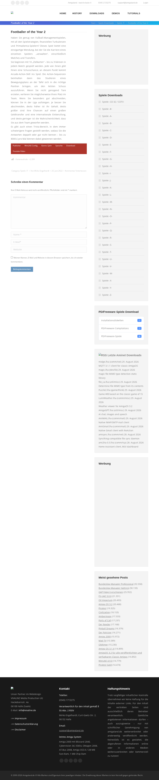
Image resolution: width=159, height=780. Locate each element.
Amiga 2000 (105, 636)
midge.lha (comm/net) (110, 361)
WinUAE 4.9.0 (105, 660)
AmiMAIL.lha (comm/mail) (112, 418)
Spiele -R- (107, 237)
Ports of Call (105, 620)
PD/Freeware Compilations (120, 328)
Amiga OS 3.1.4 (106, 648)
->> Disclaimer (18, 729)
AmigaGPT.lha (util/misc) (111, 410)
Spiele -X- (107, 280)
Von (40, 170)
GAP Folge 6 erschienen (111, 592)
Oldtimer (103, 644)
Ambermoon (105, 616)
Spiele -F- (24, 170)
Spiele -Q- (107, 230)
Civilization (104, 612)
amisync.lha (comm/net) (111, 434)
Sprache (59, 145)
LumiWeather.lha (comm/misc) (114, 398)
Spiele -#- (107, 108)
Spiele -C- (107, 130)
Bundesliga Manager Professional (116, 584)
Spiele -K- (107, 187)
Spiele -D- (107, 137)
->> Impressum (19, 718)
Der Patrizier (105, 632)
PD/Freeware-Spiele (120, 336)
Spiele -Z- (107, 294)
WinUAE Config (31, 145)
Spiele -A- (107, 116)
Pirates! (102, 608)
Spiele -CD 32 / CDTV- (113, 101)
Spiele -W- (107, 273)
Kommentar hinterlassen (75, 170)
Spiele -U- (107, 259)
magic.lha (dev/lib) (108, 369)
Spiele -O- (107, 216)
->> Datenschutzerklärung (24, 723)
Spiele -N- (107, 209)
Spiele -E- (107, 144)
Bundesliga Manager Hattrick (114, 588)
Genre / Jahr (46, 145)
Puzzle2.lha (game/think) (111, 390)
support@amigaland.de (71, 730)
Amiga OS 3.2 (105, 604)
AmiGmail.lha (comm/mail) (112, 426)
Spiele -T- (107, 251)
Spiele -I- (106, 173)
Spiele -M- (107, 201)
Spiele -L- (107, 194)
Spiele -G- (107, 158)
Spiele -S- (107, 244)
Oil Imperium (105, 600)
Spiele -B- (107, 123)
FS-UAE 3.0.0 (105, 596)
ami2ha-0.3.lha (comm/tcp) (112, 442)
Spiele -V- (107, 266)
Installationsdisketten (120, 320)
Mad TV (102, 640)
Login (145, 3)
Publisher (17, 145)
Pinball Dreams (106, 628)
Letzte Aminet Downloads (124, 355)
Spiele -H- (107, 166)
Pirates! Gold (105, 664)
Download (70, 145)
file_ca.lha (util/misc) (109, 381)
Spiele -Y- (107, 287)
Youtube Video (19, 151)
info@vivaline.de (27, 710)
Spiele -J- (106, 180)
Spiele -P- (107, 223)
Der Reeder (104, 624)
